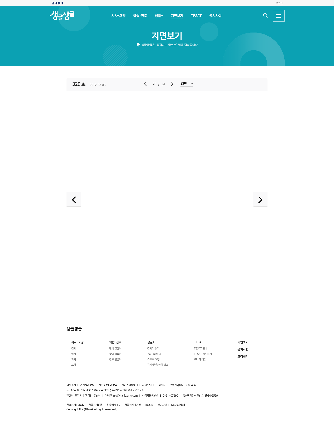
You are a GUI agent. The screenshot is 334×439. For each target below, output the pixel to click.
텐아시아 (162, 404)
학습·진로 (140, 16)
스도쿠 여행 (153, 359)
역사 (73, 354)
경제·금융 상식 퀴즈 (157, 364)
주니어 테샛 (200, 359)
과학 (73, 359)
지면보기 (177, 16)
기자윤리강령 (87, 385)
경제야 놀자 (153, 348)
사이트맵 (147, 385)
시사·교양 (118, 16)
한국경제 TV (113, 404)
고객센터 (160, 385)
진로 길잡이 (115, 359)
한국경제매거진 (133, 404)
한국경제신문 (95, 404)
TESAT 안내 (200, 348)
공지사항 (215, 16)
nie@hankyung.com (125, 395)
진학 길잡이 (115, 348)
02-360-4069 (188, 385)
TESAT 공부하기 (203, 354)
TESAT (196, 16)
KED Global (178, 404)
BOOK (149, 404)
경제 (73, 348)
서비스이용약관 (130, 385)
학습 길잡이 (115, 354)
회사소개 (71, 385)
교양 (73, 364)
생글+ (159, 16)
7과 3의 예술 (154, 354)
